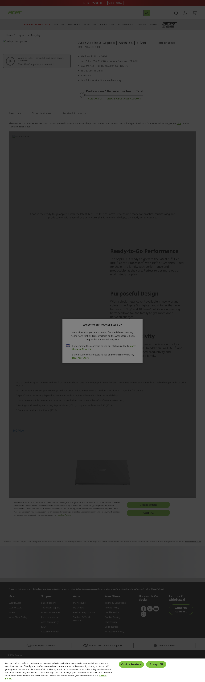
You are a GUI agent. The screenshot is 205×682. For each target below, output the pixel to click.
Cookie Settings (131, 664)
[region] (102, 670)
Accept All (156, 664)
